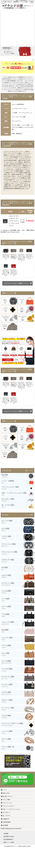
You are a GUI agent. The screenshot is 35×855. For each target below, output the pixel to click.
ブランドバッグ (7, 803)
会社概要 (5, 825)
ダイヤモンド (6, 812)
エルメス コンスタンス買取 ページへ (16, 283)
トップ (5, 790)
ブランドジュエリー (8, 806)
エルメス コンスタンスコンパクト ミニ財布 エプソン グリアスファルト (21, 258)
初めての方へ (6, 793)
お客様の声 (6, 819)
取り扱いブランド (8, 796)
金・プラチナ (6, 815)
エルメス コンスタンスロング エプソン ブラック (29, 256)
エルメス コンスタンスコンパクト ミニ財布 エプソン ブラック (5, 272)
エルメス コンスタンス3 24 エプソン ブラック (5, 256)
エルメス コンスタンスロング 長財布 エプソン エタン (13, 256)
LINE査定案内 (7, 822)
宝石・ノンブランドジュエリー (11, 809)
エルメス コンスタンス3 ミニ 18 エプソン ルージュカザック (13, 272)
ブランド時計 (6, 799)
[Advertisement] (17, 27)
